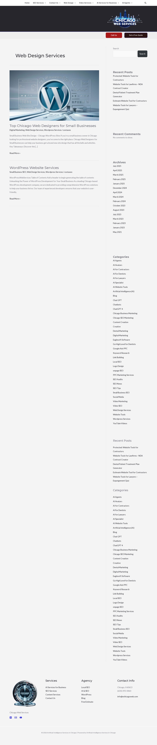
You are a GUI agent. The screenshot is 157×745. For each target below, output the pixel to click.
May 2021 (117, 232)
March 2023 (118, 219)
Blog (115, 296)
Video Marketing (120, 401)
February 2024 (119, 201)
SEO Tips (117, 388)
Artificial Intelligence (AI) (123, 291)
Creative (117, 326)
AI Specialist (118, 282)
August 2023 (118, 210)
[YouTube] (21, 717)
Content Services (53, 694)
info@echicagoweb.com (127, 696)
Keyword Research (121, 353)
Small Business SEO (18, 172)
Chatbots (117, 304)
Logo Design (118, 366)
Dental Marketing (120, 331)
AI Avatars (117, 265)
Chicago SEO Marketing (123, 318)
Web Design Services (34, 130)
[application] (45, 3)
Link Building (118, 357)
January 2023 (119, 227)
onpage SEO (118, 370)
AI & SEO (85, 691)
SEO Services (38, 3)
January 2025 (119, 183)
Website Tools (119, 414)
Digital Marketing (17, 130)
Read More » (15, 152)
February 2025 (119, 179)
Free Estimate (87, 702)
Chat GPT (117, 300)
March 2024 (118, 197)
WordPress (86, 694)
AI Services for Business (107, 3)
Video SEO (117, 406)
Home (27, 3)
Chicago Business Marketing (125, 313)
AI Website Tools (120, 287)
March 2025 (118, 175)
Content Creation (120, 322)
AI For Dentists (119, 274)
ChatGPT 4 (118, 309)
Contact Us (53, 3)
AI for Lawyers (119, 278)
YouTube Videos (120, 423)
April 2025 (117, 170)
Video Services (85, 3)
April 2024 (117, 192)
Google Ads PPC (120, 348)
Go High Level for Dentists (124, 344)
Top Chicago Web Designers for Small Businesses (53, 126)
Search (116, 48)
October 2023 (119, 205)
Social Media (118, 397)
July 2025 (117, 166)
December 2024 (120, 188)
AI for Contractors (121, 269)
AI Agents (126, 3)
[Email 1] (16, 717)
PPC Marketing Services (123, 375)
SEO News (117, 384)
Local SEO (117, 362)
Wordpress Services (52, 130)
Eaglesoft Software (121, 340)
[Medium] (11, 717)
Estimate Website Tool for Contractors (130, 101)
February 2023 (119, 223)
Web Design (68, 3)
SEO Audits (118, 379)
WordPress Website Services (34, 168)
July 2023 (117, 214)
